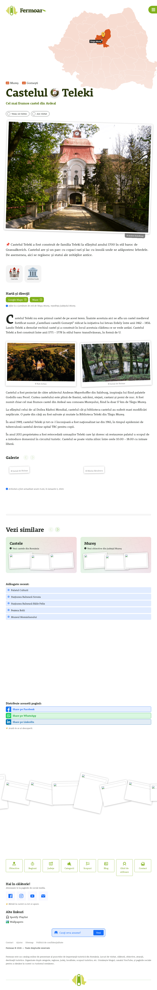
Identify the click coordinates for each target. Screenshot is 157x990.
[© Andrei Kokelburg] (78, 177)
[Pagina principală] (26, 12)
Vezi (98, 932)
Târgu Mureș (95, 41)
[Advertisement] (78, 660)
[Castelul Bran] (21, 560)
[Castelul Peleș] (42, 562)
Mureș (14, 83)
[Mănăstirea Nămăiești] (115, 793)
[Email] (43, 896)
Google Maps (15, 299)
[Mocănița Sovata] (117, 562)
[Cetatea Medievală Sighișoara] (95, 560)
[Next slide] (57, 529)
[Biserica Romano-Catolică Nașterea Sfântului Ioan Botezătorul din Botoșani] (90, 793)
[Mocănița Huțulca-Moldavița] (17, 793)
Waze (35, 299)
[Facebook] (10, 896)
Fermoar (10, 948)
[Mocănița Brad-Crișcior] (41, 793)
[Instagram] (21, 896)
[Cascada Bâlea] (66, 793)
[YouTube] (32, 896)
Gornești (32, 83)
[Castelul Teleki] (61, 560)
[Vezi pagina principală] (79, 980)
